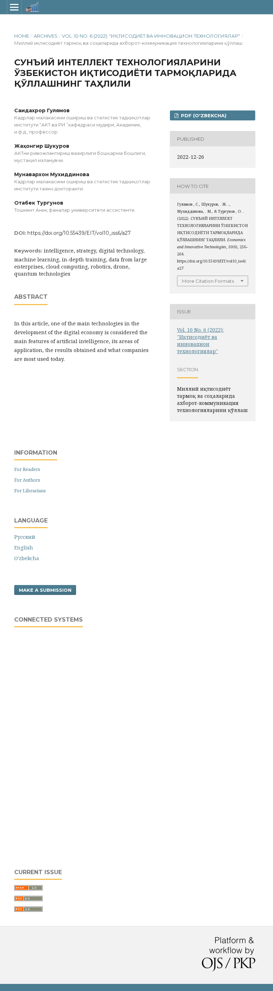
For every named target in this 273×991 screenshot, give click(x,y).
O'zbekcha (26, 558)
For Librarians (30, 490)
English (23, 547)
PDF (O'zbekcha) (203, 115)
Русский (24, 537)
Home (21, 36)
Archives (46, 36)
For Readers (27, 469)
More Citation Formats (208, 281)
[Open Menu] (14, 7)
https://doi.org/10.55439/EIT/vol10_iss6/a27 (79, 233)
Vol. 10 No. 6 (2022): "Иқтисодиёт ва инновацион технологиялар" (151, 36)
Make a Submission (45, 590)
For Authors (27, 480)
